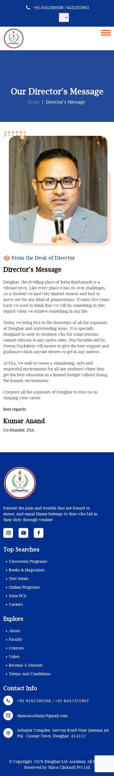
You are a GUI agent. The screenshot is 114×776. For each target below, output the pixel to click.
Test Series (18, 578)
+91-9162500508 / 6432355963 (60, 7)
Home (34, 101)
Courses (16, 648)
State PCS (17, 595)
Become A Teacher (26, 665)
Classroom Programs (28, 561)
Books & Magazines (27, 569)
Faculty (15, 639)
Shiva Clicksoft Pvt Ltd (69, 767)
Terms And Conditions (30, 673)
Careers (16, 604)
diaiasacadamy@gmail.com (42, 715)
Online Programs (24, 587)
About (14, 630)
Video (14, 656)
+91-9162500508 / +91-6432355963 (53, 700)
